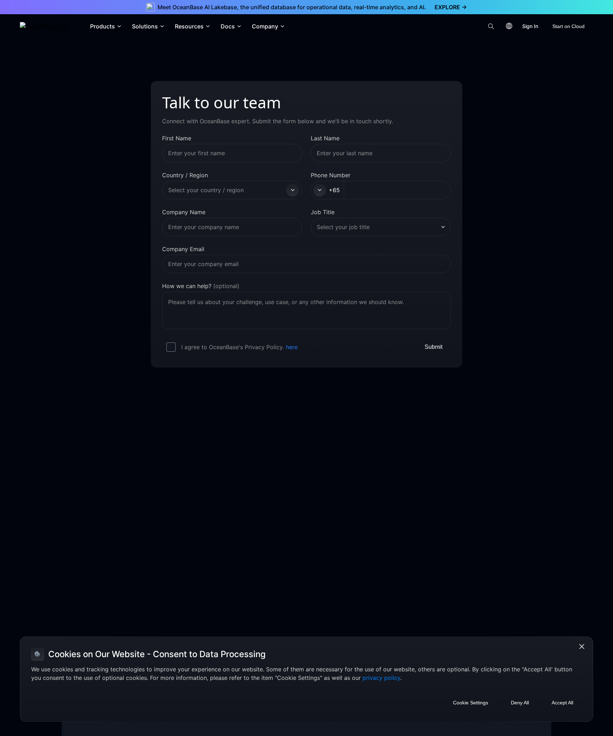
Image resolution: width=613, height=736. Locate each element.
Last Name (325, 138)
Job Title (323, 212)
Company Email (183, 249)
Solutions (145, 26)
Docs (228, 26)
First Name (176, 138)
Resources (189, 26)
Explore (451, 7)
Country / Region (185, 175)
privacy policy (381, 677)
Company (265, 26)
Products (102, 26)
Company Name (183, 212)
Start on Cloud (568, 26)
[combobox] (226, 190)
